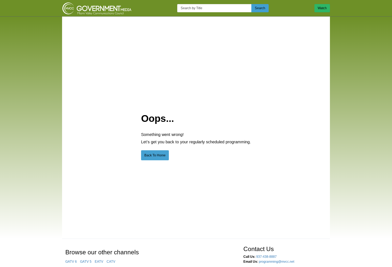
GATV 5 (85, 261)
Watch (322, 8)
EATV (99, 261)
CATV (111, 261)
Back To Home (155, 155)
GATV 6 (71, 261)
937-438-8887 (266, 256)
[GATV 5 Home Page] (96, 8)
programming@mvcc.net (276, 261)
